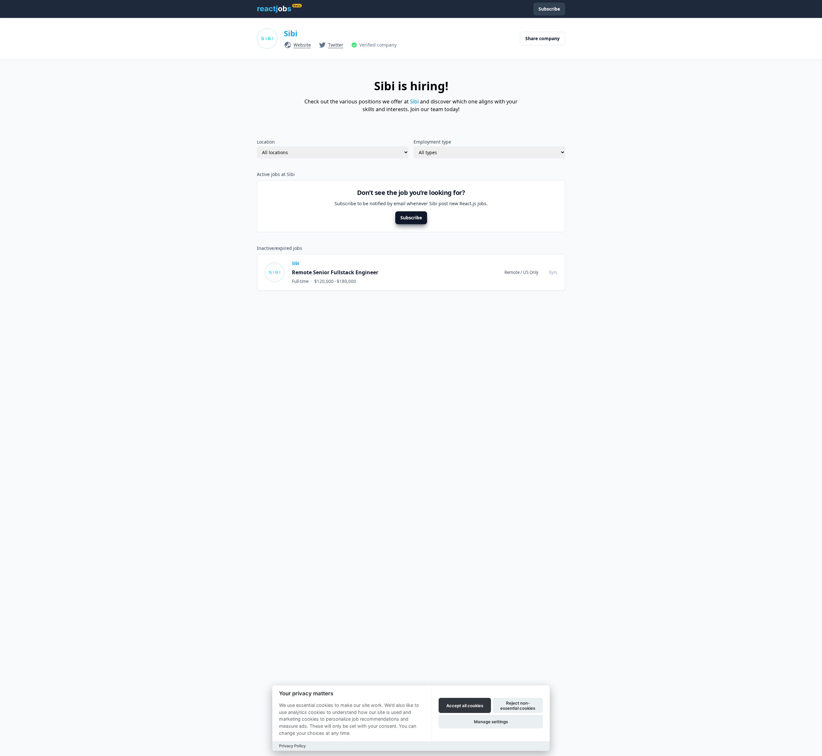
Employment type (432, 142)
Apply (545, 272)
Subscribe (411, 218)
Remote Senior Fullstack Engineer (335, 272)
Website (302, 45)
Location (266, 142)
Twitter (335, 45)
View (521, 272)
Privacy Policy (292, 745)
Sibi (290, 33)
